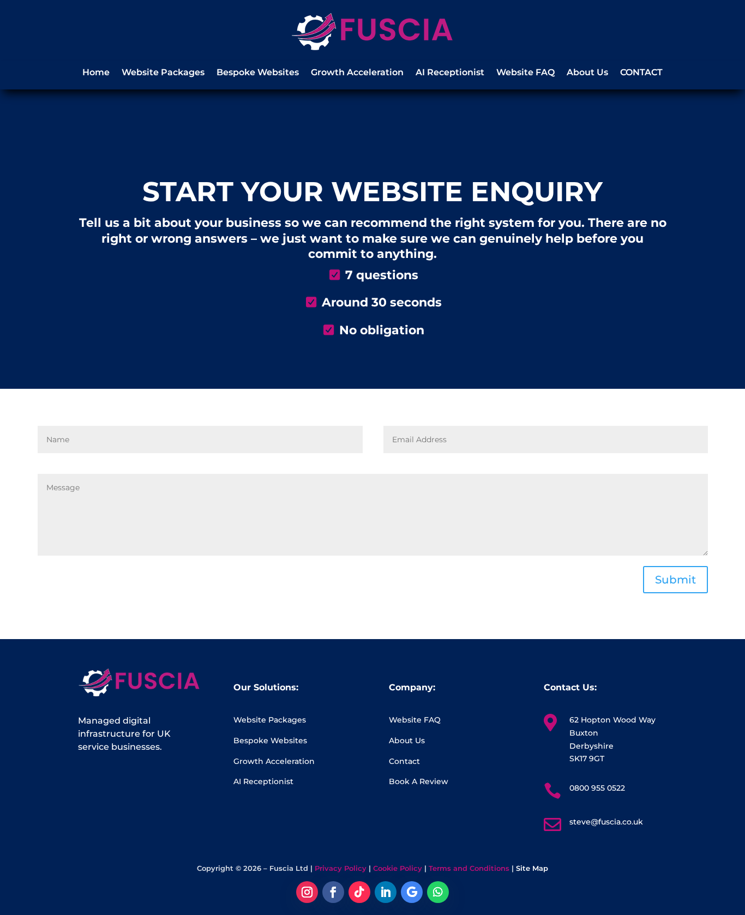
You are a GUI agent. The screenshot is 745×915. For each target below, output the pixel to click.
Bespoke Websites (258, 73)
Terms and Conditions (469, 868)
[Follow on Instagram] (307, 892)
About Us (587, 73)
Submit (675, 579)
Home (96, 73)
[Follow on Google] (412, 892)
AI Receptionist (450, 73)
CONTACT (641, 73)
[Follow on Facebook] (333, 892)
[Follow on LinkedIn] (385, 892)
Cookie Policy (397, 868)
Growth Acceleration (357, 73)
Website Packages (163, 73)
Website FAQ (525, 73)
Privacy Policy (341, 868)
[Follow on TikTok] (359, 892)
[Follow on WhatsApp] (438, 892)
